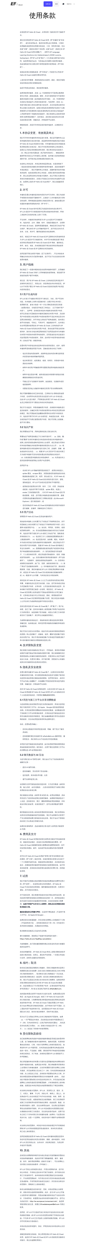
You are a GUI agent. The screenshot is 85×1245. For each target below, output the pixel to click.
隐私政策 (46, 695)
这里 (33, 1240)
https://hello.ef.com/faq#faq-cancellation (35, 939)
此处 (59, 182)
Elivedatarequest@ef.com (49, 1204)
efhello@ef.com (55, 989)
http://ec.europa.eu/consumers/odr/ (43, 1201)
